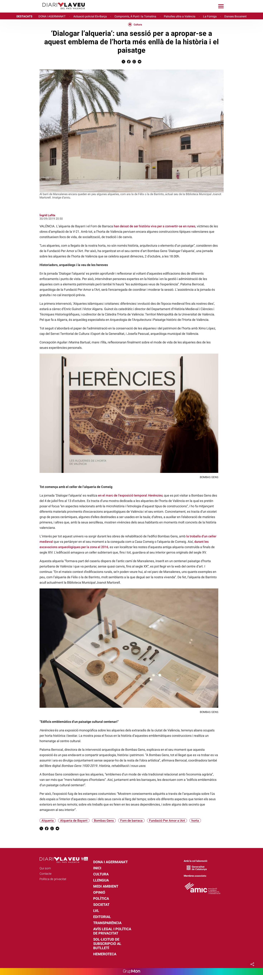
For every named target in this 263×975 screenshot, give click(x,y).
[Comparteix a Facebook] (129, 62)
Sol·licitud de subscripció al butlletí (107, 943)
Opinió (99, 892)
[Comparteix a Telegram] (139, 62)
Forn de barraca (131, 820)
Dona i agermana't (110, 862)
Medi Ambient (105, 886)
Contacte (46, 873)
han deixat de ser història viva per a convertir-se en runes (154, 226)
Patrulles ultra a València (179, 16)
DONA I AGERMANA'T (52, 16)
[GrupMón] (131, 971)
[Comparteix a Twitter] (123, 62)
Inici (97, 868)
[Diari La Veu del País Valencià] (44, 10)
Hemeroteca (104, 954)
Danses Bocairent (235, 16)
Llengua (101, 880)
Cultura (138, 24)
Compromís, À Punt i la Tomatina (135, 16)
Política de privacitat (53, 879)
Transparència (107, 923)
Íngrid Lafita (47, 215)
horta (195, 820)
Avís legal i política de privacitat (112, 931)
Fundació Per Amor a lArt (167, 820)
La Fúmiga (210, 16)
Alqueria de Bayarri (73, 820)
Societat (101, 904)
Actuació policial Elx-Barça (90, 16)
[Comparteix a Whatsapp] (134, 62)
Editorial (102, 917)
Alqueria (48, 820)
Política (101, 898)
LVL (96, 911)
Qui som (45, 868)
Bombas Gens (104, 820)
